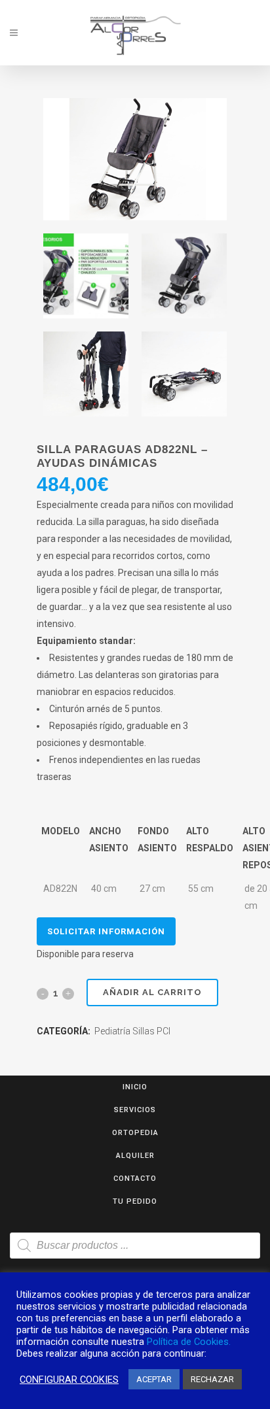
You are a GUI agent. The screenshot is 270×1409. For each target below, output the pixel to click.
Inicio (135, 1087)
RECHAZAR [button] (212, 1379)
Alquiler (135, 1155)
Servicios (135, 1110)
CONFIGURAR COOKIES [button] (69, 1379)
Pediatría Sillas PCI (132, 1031)
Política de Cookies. (189, 1342)
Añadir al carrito (152, 992)
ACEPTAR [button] (154, 1379)
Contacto (135, 1178)
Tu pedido (135, 1201)
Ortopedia (135, 1133)
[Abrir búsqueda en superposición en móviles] (135, 1245)
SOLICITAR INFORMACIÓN (106, 931)
